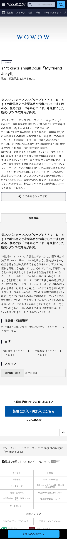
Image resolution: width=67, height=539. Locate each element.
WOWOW (16, 4)
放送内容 (34, 217)
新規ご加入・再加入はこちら (33, 411)
